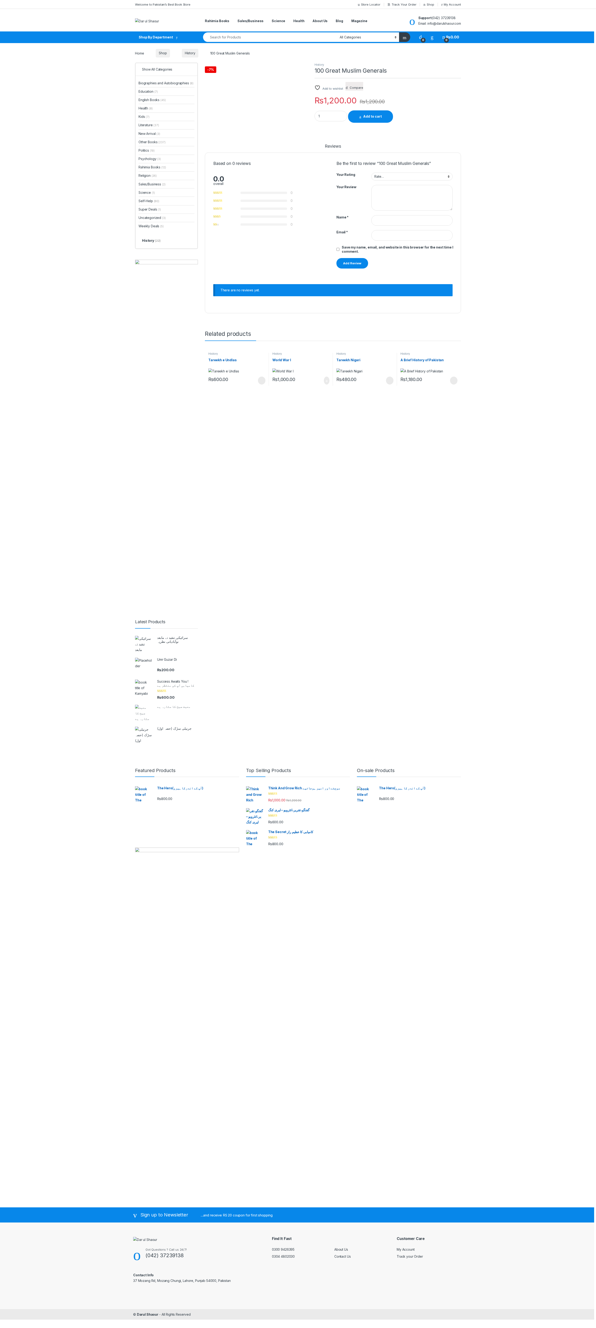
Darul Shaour (147, 1314)
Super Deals (150, 209)
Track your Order (410, 1256)
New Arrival (149, 134)
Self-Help (149, 201)
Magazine (359, 21)
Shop (430, 4)
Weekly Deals (151, 226)
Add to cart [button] (326, 381)
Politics (147, 150)
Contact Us (342, 1256)
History (190, 53)
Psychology (150, 159)
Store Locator (370, 4)
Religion (148, 175)
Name (342, 217)
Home (139, 53)
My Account (452, 4)
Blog (339, 21)
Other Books (152, 142)
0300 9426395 (283, 1249)
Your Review (346, 187)
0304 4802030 (283, 1256)
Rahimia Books (217, 21)
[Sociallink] (135, 1290)
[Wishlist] (432, 37)
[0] (420, 37)
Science (278, 21)
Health (298, 21)
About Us (320, 21)
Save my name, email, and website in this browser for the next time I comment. (397, 249)
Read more (261, 381)
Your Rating (345, 175)
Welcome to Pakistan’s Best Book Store (162, 4)
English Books (152, 100)
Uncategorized (152, 218)
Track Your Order (404, 4)
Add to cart (372, 116)
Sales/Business (250, 21)
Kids (144, 117)
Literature (149, 125)
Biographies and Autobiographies (166, 83)
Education (148, 91)
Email (342, 232)
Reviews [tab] (333, 146)
